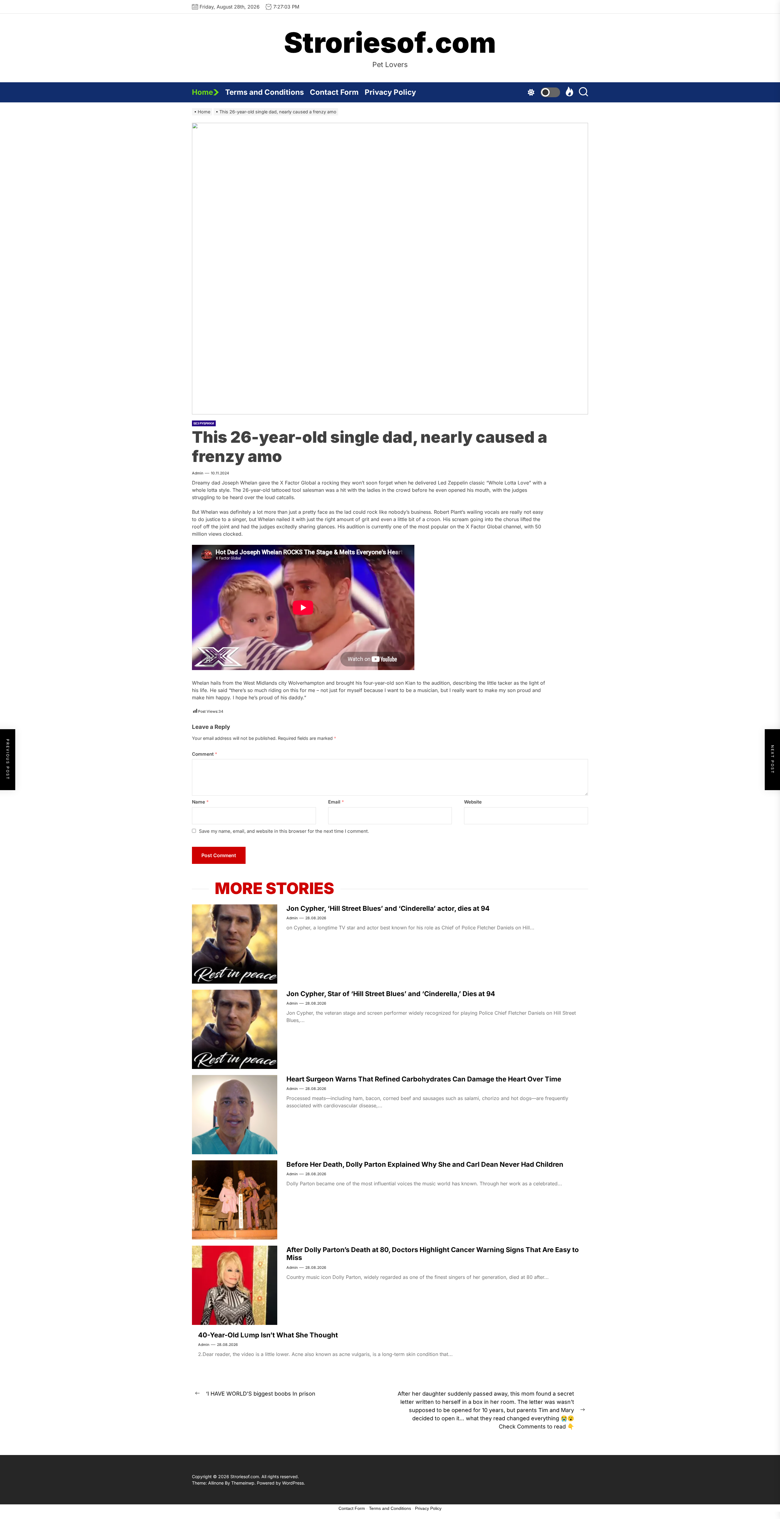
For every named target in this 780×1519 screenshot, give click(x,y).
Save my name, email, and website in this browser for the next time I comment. (284, 831)
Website (473, 802)
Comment (204, 754)
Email (336, 802)
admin (197, 473)
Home (202, 92)
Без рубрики (203, 423)
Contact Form (334, 92)
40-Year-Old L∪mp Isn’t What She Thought (268, 1335)
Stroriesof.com (390, 42)
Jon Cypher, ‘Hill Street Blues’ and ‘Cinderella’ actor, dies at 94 (388, 908)
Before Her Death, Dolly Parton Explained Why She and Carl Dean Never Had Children (424, 1164)
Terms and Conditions (264, 92)
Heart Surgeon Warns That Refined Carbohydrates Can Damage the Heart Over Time (423, 1079)
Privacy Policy (390, 92)
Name (200, 802)
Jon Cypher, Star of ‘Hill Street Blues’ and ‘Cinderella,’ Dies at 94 (390, 994)
